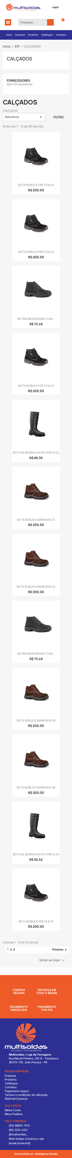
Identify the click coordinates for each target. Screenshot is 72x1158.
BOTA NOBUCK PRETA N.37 (36, 921)
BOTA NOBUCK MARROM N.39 (36, 720)
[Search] (50, 22)
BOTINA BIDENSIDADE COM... (36, 319)
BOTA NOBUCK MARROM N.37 (36, 520)
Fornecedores (18, 81)
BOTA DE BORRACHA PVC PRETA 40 (36, 854)
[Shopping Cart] (60, 22)
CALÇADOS (19, 58)
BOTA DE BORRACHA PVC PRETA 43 (36, 452)
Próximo (60, 949)
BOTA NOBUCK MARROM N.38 (36, 787)
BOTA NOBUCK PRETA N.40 (36, 185)
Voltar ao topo (52, 960)
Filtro (58, 117)
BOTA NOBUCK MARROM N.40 (36, 586)
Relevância (24, 117)
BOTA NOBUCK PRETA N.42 (36, 386)
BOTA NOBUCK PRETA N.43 (36, 252)
